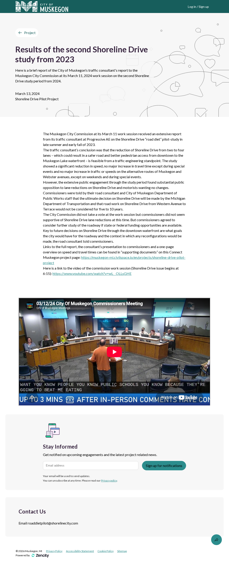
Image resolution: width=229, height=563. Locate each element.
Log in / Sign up (198, 7)
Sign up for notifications (164, 465)
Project (30, 32)
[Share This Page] (216, 539)
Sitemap (122, 551)
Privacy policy (109, 480)
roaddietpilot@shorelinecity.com (53, 523)
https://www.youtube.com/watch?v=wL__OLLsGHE (92, 273)
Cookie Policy (106, 551)
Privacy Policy (54, 551)
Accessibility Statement (80, 551)
